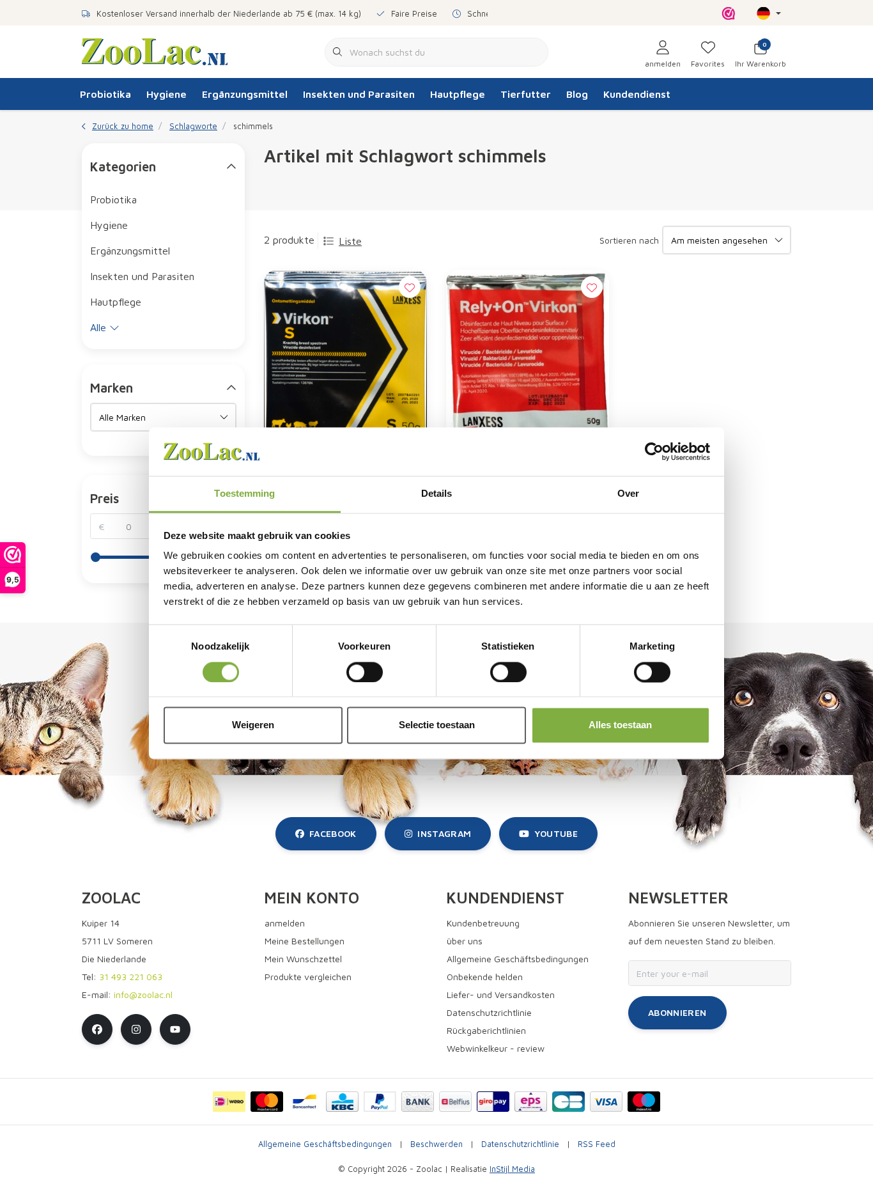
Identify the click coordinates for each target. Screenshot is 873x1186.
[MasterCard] (267, 1101)
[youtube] (175, 1029)
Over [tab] (628, 493)
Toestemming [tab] (244, 493)
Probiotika (105, 94)
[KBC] (342, 1101)
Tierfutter (525, 94)
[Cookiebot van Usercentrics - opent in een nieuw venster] (654, 451)
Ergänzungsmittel (245, 94)
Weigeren (253, 725)
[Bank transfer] (417, 1101)
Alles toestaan (620, 725)
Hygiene (166, 94)
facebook (333, 833)
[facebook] (97, 1029)
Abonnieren (677, 1012)
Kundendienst (636, 94)
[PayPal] (380, 1101)
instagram (444, 833)
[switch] (364, 672)
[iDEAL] (229, 1101)
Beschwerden (436, 1144)
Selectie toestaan (437, 725)
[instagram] (136, 1029)
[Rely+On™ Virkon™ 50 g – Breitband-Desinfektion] (527, 364)
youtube (556, 833)
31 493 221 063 (130, 976)
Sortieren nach (629, 240)
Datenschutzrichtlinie (520, 1144)
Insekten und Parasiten (359, 94)
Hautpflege (457, 94)
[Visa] (606, 1101)
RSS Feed (596, 1144)
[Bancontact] (304, 1101)
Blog (577, 94)
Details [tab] (436, 493)
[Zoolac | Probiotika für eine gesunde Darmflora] (155, 50)
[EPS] (530, 1101)
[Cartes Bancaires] (568, 1101)
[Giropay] (493, 1101)
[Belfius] (455, 1101)
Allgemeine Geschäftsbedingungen (325, 1144)
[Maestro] (644, 1101)
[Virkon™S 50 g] (345, 364)
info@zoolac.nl (143, 994)
